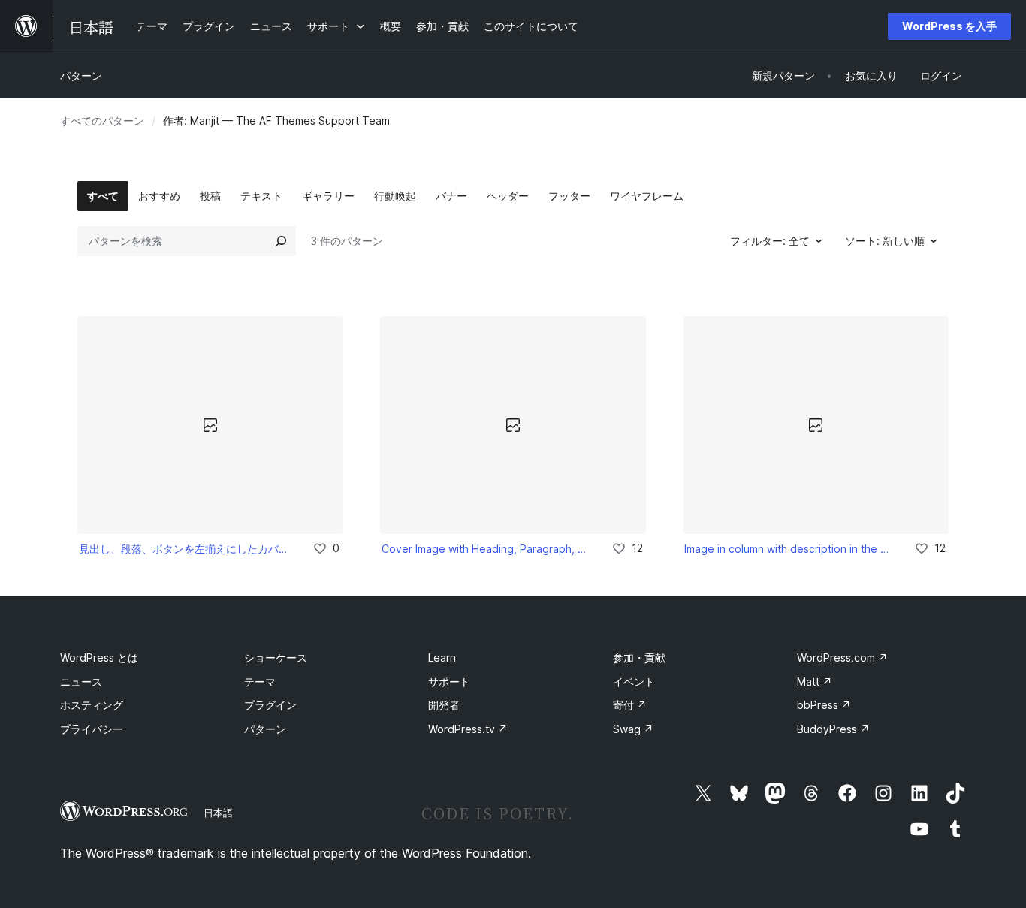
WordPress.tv (468, 728)
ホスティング (91, 704)
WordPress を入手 (949, 26)
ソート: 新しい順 (885, 240)
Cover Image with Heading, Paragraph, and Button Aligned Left (486, 548)
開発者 (444, 704)
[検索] (281, 241)
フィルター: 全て (770, 240)
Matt (814, 681)
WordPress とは (99, 657)
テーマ (260, 681)
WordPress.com (842, 657)
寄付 (630, 704)
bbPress (824, 704)
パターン (81, 75)
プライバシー (91, 728)
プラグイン (270, 704)
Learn (442, 657)
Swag (633, 728)
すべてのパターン (102, 120)
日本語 (218, 813)
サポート (449, 681)
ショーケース (275, 657)
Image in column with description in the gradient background (788, 548)
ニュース (81, 681)
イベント (634, 681)
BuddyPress (833, 728)
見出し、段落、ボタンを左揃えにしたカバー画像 (185, 548)
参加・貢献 (639, 657)
